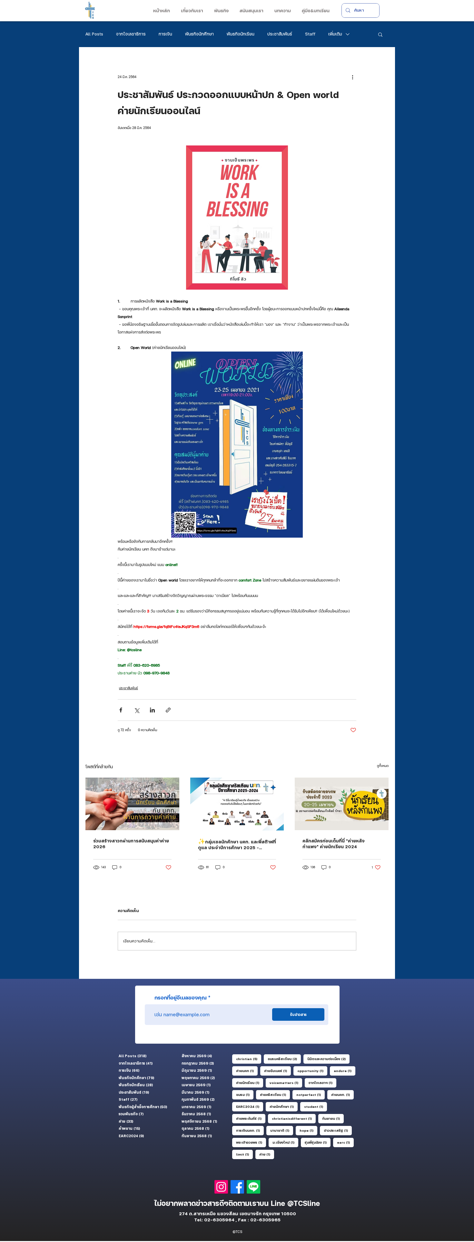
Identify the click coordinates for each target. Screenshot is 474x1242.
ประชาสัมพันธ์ (279, 34)
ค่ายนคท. (342, 1094)
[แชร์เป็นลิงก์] (168, 710)
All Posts (94, 34)
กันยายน (333, 1118)
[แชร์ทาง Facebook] (121, 710)
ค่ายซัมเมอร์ (277, 1070)
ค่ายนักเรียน (249, 1082)
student (315, 1106)
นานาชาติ (281, 1130)
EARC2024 (249, 1106)
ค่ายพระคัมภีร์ (250, 1118)
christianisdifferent (294, 1118)
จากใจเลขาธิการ (131, 34)
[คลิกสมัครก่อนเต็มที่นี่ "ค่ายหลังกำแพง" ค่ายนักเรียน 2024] (342, 804)
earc (345, 1142)
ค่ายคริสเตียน (275, 1094)
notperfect (310, 1094)
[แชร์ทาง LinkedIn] (152, 710)
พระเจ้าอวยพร (251, 1142)
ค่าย (266, 1154)
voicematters (286, 1082)
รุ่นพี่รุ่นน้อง (318, 1142)
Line (279, 1203)
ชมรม (244, 1094)
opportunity (312, 1070)
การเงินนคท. (250, 1130)
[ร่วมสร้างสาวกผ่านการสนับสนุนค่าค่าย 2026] (132, 804)
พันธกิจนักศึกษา (199, 34)
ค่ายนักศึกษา (284, 1106)
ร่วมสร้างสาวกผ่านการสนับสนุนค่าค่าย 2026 (131, 844)
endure (344, 1070)
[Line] (253, 1187)
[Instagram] (221, 1187)
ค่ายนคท (247, 1070)
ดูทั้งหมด (383, 765)
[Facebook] (237, 1187)
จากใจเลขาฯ (322, 1082)
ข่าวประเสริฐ (338, 1130)
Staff (310, 34)
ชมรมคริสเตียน (284, 1058)
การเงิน (165, 34)
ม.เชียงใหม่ (285, 1142)
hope (308, 1130)
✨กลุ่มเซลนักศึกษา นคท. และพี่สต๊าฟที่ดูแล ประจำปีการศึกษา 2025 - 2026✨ (237, 844)
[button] (191, 10)
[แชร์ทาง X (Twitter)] (136, 710)
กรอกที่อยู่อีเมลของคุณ (180, 997)
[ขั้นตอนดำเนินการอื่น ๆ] (352, 77)
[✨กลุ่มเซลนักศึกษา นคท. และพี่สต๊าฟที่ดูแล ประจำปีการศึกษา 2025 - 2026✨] (237, 804)
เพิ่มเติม (335, 34)
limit (244, 1154)
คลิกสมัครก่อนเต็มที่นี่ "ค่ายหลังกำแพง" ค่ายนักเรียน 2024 (333, 844)
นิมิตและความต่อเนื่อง (328, 1058)
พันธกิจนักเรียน (240, 34)
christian (248, 1058)
